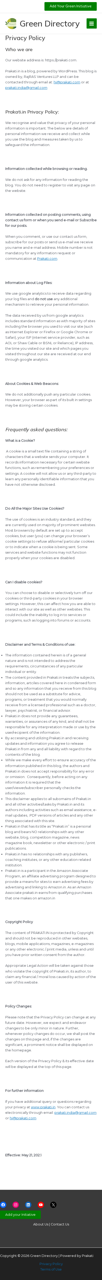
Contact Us (60, 1224)
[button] (70, 6)
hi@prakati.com (67, 82)
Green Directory (50, 23)
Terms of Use (51, 1269)
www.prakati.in (43, 1107)
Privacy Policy (51, 1264)
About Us (40, 1224)
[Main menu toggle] (92, 23)
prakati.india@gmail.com (26, 88)
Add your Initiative (20, 1215)
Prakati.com (47, 259)
